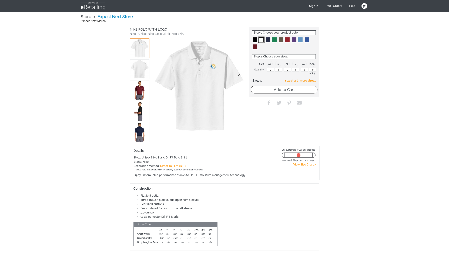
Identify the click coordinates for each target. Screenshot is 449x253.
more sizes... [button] (308, 80)
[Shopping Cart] (364, 6)
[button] (139, 48)
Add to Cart (284, 89)
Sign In (313, 6)
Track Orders (333, 6)
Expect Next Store (115, 16)
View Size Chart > (304, 164)
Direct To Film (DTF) (173, 166)
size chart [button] (291, 80)
